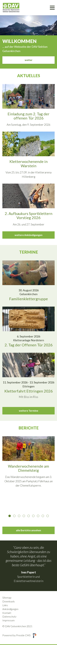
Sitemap (6, 597)
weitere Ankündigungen (28, 234)
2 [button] (14, 516)
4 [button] (24, 516)
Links (5, 605)
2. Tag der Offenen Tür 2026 (29, 345)
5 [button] (28, 516)
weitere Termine (28, 410)
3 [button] (19, 516)
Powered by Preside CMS (16, 635)
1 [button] (9, 516)
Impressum (8, 620)
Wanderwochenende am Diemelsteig (28, 468)
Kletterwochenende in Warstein (29, 163)
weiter (28, 59)
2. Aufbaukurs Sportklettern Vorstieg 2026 (28, 215)
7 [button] (38, 516)
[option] (28, 463)
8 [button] (43, 516)
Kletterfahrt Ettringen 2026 (28, 391)
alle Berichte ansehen (28, 530)
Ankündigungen (10, 608)
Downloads (8, 601)
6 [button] (33, 516)
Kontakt (6, 612)
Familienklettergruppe (28, 298)
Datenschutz (9, 616)
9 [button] (47, 516)
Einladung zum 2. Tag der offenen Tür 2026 (28, 116)
